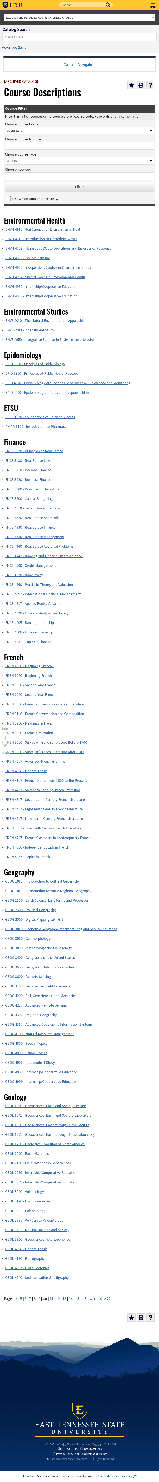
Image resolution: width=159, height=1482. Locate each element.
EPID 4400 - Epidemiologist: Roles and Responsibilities (47, 392)
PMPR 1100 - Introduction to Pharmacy (35, 426)
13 (64, 1298)
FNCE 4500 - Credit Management (30, 565)
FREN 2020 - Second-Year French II (31, 694)
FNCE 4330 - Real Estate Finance (30, 527)
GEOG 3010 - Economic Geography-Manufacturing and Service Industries (61, 928)
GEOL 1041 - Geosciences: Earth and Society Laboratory (48, 1115)
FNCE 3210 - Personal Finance (28, 470)
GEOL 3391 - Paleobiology (25, 1210)
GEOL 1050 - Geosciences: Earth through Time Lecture (47, 1124)
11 (51, 1298)
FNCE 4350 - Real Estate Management (34, 536)
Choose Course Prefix (21, 124)
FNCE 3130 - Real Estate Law (27, 460)
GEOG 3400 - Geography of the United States (40, 957)
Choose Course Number (23, 139)
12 (58, 1298)
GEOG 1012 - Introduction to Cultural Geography (42, 881)
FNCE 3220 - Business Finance (28, 479)
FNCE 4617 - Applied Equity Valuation (33, 603)
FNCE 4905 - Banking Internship (29, 622)
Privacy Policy (64, 1454)
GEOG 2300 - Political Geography (30, 909)
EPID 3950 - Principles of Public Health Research (42, 373)
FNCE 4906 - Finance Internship (29, 632)
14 (71, 1298)
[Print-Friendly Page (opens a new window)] (141, 85)
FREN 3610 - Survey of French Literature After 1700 (44, 751)
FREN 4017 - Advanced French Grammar (36, 761)
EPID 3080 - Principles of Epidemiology (35, 363)
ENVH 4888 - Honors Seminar (27, 257)
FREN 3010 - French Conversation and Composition (44, 704)
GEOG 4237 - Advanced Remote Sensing (36, 1005)
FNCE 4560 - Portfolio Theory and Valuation (39, 584)
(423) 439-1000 (69, 1449)
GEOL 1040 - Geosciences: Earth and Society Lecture (45, 1105)
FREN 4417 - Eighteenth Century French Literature (44, 809)
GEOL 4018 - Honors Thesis (26, 1248)
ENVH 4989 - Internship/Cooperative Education (41, 286)
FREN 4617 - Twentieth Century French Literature (43, 828)
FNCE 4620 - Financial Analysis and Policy (36, 613)
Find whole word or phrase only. (35, 198)
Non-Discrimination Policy (91, 1454)
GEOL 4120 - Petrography (25, 1258)
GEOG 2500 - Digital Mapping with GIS (34, 919)
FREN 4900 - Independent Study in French (37, 847)
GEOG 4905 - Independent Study (30, 1062)
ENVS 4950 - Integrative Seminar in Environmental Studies (50, 339)
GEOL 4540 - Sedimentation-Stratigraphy (37, 1277)
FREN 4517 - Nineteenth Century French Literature (44, 818)
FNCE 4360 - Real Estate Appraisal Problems (39, 546)
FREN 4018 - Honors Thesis (26, 770)
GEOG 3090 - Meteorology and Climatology (38, 948)
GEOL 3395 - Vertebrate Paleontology (34, 1220)
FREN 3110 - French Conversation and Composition (44, 713)
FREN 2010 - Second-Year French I (31, 685)
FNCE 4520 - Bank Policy (24, 575)
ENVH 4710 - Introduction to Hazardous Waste (41, 238)
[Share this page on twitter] (5, 745)
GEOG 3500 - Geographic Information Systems (41, 967)
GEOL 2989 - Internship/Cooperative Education (41, 1172)
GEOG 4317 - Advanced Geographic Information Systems (49, 1024)
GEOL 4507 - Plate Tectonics (27, 1268)
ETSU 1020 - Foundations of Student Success (40, 417)
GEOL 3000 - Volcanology (24, 1191)
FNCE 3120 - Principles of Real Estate (34, 451)
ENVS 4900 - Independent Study (29, 330)
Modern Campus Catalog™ (120, 1476)
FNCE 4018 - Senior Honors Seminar (32, 508)
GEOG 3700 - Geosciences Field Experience (37, 986)
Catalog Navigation (79, 64)
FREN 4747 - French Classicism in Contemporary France (47, 837)
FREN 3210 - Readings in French (29, 723)
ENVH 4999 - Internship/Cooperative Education (41, 296)
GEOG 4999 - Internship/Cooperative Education (41, 1081)
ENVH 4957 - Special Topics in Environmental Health (45, 277)
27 (109, 1298)
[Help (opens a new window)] (150, 85)
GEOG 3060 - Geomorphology (28, 938)
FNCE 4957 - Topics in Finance (28, 641)
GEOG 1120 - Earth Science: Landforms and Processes (47, 900)
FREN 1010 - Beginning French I (29, 666)
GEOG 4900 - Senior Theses (26, 1052)
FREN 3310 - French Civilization (29, 732)
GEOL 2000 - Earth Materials (27, 1153)
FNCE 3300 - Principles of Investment (34, 489)
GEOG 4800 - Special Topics (26, 1043)
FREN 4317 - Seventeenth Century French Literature (45, 799)
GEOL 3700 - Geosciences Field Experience (37, 1239)
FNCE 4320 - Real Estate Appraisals (32, 517)
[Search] (153, 37)
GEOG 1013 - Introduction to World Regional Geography (48, 890)
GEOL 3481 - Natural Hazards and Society (37, 1229)
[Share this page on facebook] (5, 738)
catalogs (30, 1476)
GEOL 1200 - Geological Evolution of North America (45, 1144)
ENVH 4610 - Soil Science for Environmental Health (44, 229)
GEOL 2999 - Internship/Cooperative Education (41, 1182)
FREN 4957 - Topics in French (27, 856)
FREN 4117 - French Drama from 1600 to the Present (46, 780)
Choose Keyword (18, 169)
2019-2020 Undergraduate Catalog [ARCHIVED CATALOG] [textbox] (39, 18)
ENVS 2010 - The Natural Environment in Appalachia (45, 320)
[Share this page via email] (5, 753)
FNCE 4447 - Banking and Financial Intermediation (44, 555)
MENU (153, 7)
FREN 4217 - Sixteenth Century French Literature (42, 790)
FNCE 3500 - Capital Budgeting (29, 498)
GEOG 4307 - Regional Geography (31, 1014)
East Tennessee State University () (12, 5)
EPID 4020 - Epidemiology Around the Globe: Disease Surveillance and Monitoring (67, 383)
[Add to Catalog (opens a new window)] (131, 85)
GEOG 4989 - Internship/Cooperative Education (41, 1072)
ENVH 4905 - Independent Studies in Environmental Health (50, 267)
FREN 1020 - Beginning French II (30, 675)
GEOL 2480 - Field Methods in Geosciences (38, 1163)
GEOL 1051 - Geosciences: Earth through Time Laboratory (50, 1134)
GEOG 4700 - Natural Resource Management (39, 1033)
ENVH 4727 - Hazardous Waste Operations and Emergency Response (58, 248)
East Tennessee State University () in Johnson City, (79, 1419)
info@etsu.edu (93, 1449)
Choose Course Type (20, 154)
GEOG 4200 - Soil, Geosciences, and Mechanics (40, 995)
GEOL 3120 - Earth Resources (28, 1201)
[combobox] (79, 17)
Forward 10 (93, 1298)
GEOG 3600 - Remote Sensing (28, 976)
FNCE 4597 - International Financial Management (43, 594)
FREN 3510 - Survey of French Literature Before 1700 (46, 742)
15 (77, 1298)
